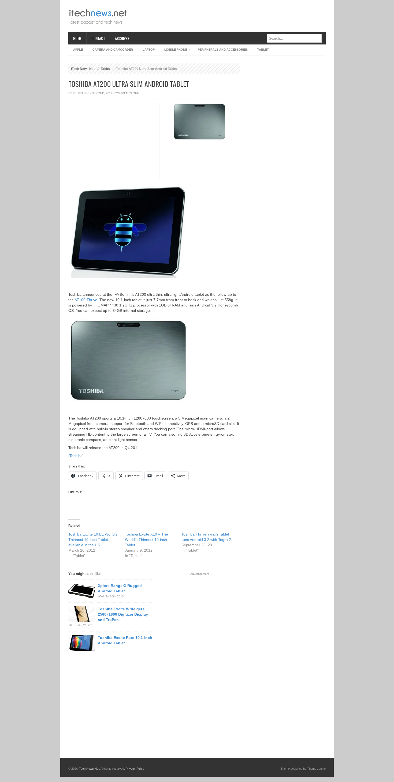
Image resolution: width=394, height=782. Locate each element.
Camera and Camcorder (112, 49)
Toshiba (76, 456)
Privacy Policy (135, 768)
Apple (78, 49)
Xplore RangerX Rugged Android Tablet (120, 588)
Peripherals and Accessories (223, 49)
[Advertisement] (228, 16)
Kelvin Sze (81, 93)
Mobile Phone (173, 50)
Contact (98, 38)
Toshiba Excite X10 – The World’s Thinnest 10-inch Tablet (146, 539)
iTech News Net (83, 69)
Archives (122, 38)
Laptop (149, 49)
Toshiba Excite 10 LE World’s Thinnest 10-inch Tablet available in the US (92, 539)
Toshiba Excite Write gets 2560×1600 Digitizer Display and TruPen (123, 614)
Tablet (263, 49)
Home (77, 38)
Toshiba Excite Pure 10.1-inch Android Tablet (125, 640)
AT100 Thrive (86, 300)
